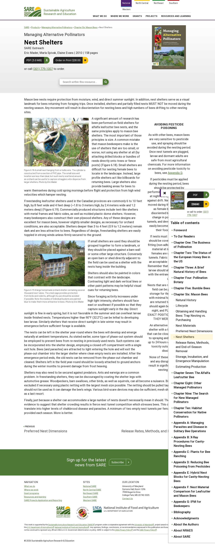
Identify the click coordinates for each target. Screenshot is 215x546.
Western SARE (90, 500)
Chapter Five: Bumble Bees (192, 288)
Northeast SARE (90, 493)
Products (35, 27)
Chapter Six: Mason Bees (85, 27)
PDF (195, 195)
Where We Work (120, 16)
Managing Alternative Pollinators (57, 27)
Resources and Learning (176, 16)
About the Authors (186, 524)
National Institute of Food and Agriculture (71, 527)
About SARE (182, 536)
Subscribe (117, 462)
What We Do (100, 16)
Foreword (180, 230)
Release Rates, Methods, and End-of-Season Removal (192, 346)
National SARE (89, 486)
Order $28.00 (195, 204)
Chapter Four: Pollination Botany (190, 280)
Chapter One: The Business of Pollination (192, 244)
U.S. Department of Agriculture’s (40, 527)
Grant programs (31, 493)
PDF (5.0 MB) (34, 60)
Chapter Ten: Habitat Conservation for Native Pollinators (190, 412)
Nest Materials (186, 325)
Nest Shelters (185, 337)
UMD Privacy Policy (147, 530)
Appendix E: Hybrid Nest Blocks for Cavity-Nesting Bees (191, 476)
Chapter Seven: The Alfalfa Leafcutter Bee (192, 375)
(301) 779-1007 (43, 69)
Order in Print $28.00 (68, 60)
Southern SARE (90, 496)
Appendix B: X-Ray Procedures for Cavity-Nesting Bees (189, 441)
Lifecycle (182, 305)
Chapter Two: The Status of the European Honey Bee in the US (192, 257)
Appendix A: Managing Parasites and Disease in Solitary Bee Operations (190, 427)
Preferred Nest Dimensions (194, 331)
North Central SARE (92, 489)
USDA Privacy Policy (123, 530)
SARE (26, 27)
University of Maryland (143, 524)
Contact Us (127, 498)
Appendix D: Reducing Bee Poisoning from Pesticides (192, 464)
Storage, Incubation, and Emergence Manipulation (192, 359)
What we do (29, 486)
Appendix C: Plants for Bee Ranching (192, 454)
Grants (137, 16)
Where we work (31, 489)
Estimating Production (191, 366)
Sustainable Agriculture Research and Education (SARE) (70, 524)
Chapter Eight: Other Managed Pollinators (188, 385)
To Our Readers (184, 236)
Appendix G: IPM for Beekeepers (187, 503)
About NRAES (183, 530)
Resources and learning (35, 496)
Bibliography (182, 512)
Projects (151, 16)
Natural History (186, 300)
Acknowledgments (186, 518)
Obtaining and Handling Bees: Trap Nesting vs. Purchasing (191, 315)
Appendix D (175, 173)
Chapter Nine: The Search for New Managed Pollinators (191, 397)
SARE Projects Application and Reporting (43, 500)
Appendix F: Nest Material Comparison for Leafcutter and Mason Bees (192, 491)
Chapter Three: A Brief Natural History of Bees (190, 269)
